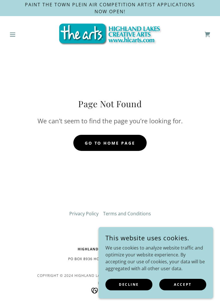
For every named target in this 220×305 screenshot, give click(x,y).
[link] (110, 34)
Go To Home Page (110, 143)
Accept (182, 284)
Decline (129, 284)
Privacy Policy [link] (84, 213)
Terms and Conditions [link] (127, 213)
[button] (22, 34)
